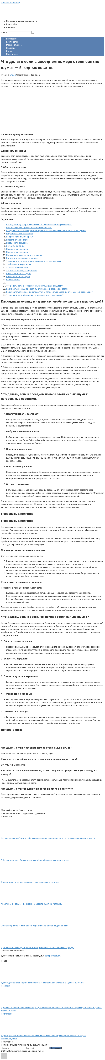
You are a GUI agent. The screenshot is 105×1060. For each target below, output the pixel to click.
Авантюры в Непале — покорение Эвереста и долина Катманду (31, 904)
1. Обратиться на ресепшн (18, 264)
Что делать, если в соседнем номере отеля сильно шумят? (34, 261)
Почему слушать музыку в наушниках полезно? (29, 227)
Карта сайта (11, 24)
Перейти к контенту (10, 2)
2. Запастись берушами (17, 267)
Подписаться (55, 1048)
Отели (9, 51)
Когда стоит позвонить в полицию (22, 258)
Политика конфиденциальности (21, 21)
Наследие (10, 48)
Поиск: (4, 32)
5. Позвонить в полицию (18, 276)
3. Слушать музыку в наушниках (21, 270)
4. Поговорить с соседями (18, 273)
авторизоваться (52, 956)
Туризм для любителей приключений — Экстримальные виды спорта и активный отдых (43, 1035)
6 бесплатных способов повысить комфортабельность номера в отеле (35, 860)
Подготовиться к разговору (19, 233)
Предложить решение (17, 243)
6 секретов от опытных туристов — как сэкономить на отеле (30, 882)
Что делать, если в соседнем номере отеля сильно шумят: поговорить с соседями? (46, 230)
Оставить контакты (15, 246)
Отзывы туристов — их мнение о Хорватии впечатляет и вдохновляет (34, 926)
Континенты (12, 42)
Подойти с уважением (17, 240)
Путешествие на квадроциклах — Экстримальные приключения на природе (37, 947)
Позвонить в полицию (17, 249)
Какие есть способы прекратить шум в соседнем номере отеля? (37, 289)
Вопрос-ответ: (13, 279)
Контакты (10, 27)
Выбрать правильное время (19, 237)
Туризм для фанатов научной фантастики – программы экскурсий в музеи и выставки (42, 983)
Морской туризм (14, 45)
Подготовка (12, 54)
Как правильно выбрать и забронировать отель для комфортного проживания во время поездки (48, 838)
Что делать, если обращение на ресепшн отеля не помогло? (35, 295)
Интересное (12, 39)
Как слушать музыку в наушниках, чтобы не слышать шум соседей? (39, 224)
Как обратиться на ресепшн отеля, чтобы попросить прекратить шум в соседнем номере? (49, 292)
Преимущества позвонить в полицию (24, 255)
